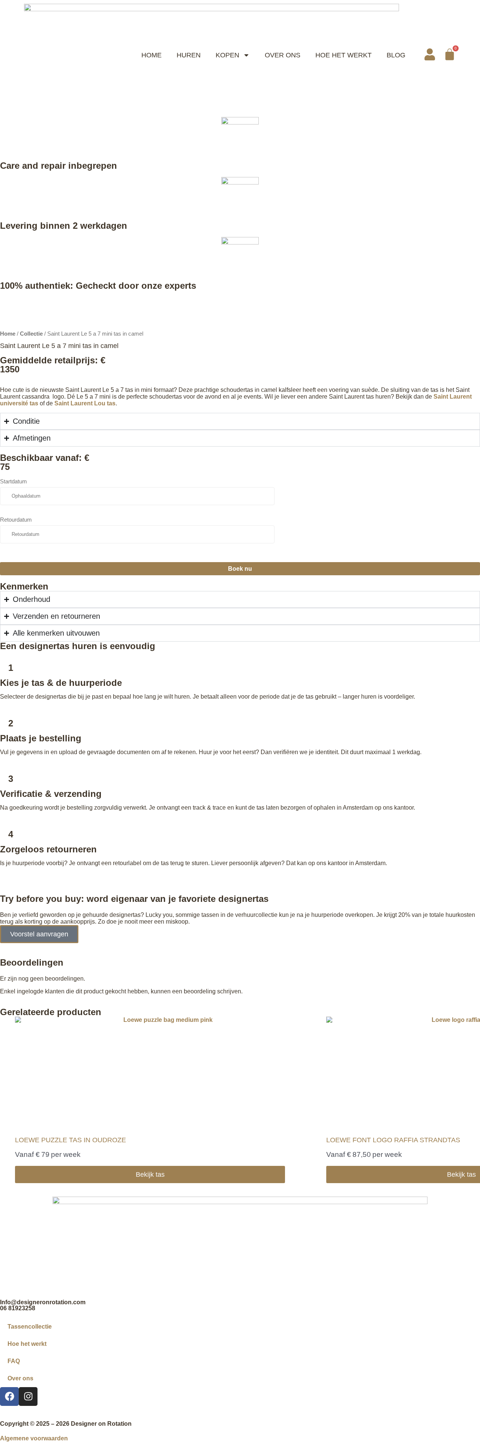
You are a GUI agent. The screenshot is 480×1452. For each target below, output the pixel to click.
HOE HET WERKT (343, 55)
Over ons (20, 1378)
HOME (151, 55)
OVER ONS (282, 55)
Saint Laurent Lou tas (85, 403)
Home (7, 334)
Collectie (31, 334)
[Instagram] (28, 1396)
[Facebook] (9, 1396)
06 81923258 (17, 1308)
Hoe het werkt (27, 1344)
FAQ (14, 1361)
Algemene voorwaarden (34, 1438)
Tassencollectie (30, 1326)
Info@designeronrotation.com (43, 1302)
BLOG (396, 55)
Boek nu (240, 569)
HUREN (189, 55)
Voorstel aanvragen (39, 934)
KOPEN (227, 55)
